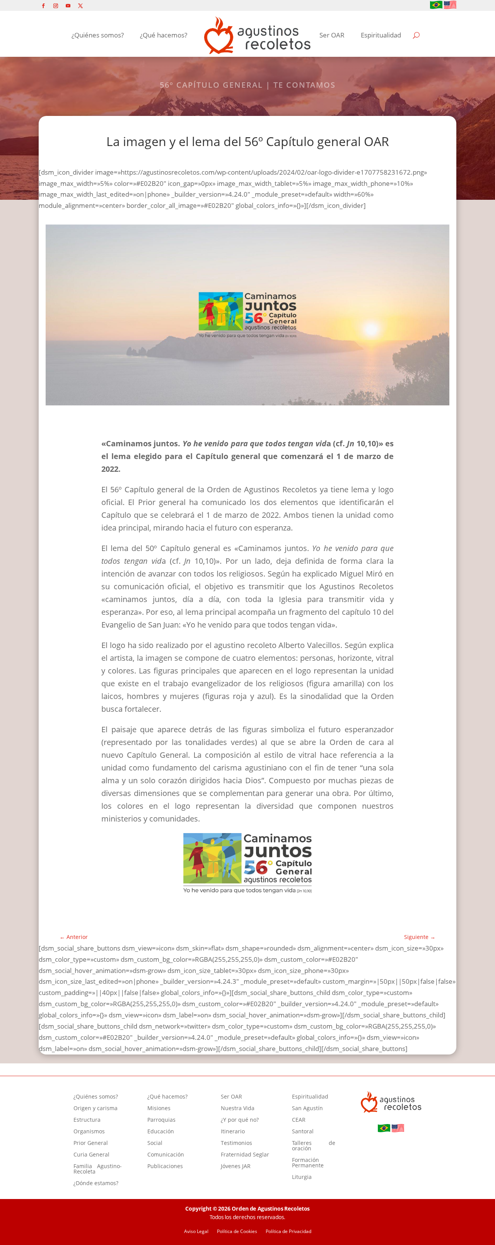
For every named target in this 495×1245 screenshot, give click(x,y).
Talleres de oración (313, 1146)
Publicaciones (165, 1166)
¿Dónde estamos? (95, 1183)
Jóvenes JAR (236, 1166)
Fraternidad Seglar (245, 1155)
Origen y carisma (95, 1109)
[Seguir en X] (80, 5)
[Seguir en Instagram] (55, 5)
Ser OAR (332, 35)
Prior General (90, 1143)
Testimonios (236, 1143)
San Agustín (307, 1109)
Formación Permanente (308, 1163)
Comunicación (165, 1155)
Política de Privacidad (288, 1232)
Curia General (91, 1155)
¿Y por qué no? (240, 1120)
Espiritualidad (381, 35)
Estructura (87, 1120)
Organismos (89, 1132)
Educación (160, 1132)
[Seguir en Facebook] (43, 5)
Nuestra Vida (237, 1109)
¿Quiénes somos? (98, 35)
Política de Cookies (237, 1232)
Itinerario (233, 1132)
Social (154, 1143)
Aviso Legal (196, 1232)
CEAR (299, 1120)
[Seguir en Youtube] (68, 5)
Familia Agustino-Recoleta (97, 1169)
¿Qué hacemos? (163, 35)
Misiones (159, 1109)
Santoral (303, 1132)
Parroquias (161, 1120)
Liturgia (302, 1177)
